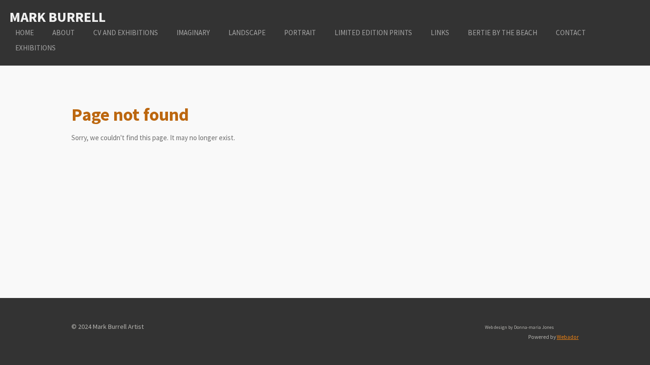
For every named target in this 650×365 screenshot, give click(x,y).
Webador (568, 337)
